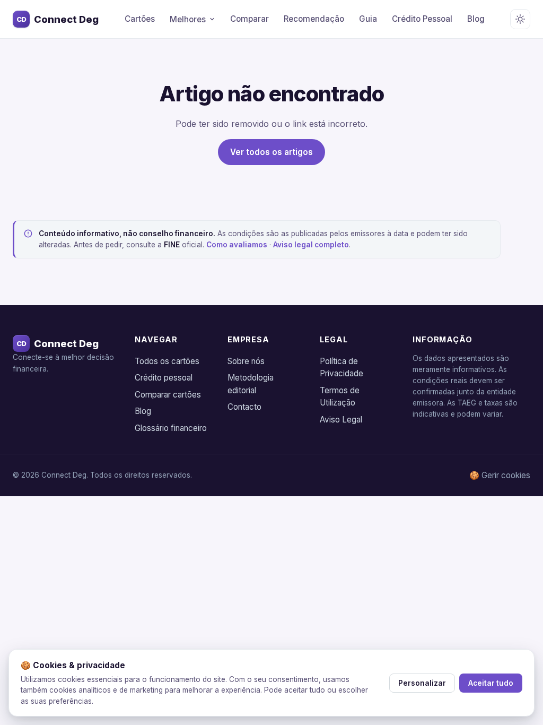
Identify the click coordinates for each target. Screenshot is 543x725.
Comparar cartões (168, 395)
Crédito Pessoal (422, 19)
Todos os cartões (167, 361)
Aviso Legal (341, 420)
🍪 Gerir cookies (499, 475)
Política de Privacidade (341, 367)
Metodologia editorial (250, 384)
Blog (476, 19)
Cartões (140, 19)
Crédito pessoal (163, 378)
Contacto (244, 407)
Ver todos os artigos (271, 152)
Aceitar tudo (490, 683)
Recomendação (314, 19)
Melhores (188, 19)
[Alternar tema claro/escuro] (520, 19)
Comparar (249, 19)
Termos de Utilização (340, 396)
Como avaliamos (236, 244)
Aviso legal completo (311, 244)
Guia (368, 19)
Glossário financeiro (171, 428)
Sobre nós (246, 361)
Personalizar (422, 683)
